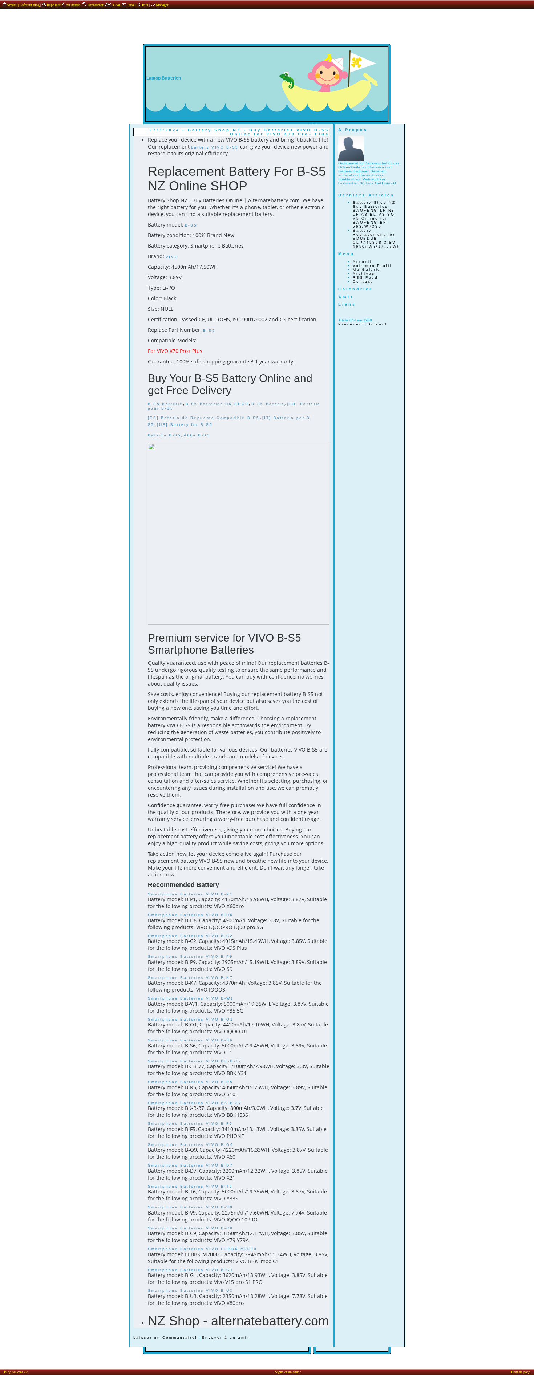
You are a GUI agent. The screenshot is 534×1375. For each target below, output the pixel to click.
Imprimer (53, 5)
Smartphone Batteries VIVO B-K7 (190, 978)
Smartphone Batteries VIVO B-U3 (190, 1291)
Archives (364, 274)
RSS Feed (365, 278)
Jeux (145, 5)
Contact (363, 282)
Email (131, 5)
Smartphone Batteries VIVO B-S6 (190, 1040)
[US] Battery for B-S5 (185, 425)
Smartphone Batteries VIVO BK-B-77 (195, 1061)
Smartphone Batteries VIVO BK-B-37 (195, 1103)
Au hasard (72, 5)
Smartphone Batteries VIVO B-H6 (190, 915)
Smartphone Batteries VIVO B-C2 (190, 936)
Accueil (12, 5)
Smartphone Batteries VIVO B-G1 (191, 1270)
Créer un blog (30, 5)
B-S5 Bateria (267, 404)
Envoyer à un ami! (225, 1337)
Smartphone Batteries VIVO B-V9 (190, 1207)
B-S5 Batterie (165, 404)
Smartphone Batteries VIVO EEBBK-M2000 (202, 1249)
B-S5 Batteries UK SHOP (217, 404)
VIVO (172, 257)
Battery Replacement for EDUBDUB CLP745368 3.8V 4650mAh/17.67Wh (376, 238)
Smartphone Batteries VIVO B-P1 (190, 894)
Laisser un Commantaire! (165, 1337)
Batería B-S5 (164, 435)
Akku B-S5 (197, 435)
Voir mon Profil (372, 266)
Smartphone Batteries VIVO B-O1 (191, 1019)
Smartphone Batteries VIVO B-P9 (190, 957)
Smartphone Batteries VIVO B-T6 (190, 1186)
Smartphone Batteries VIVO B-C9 (190, 1228)
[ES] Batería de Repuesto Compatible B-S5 (204, 418)
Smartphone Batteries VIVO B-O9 (191, 1145)
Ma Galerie (367, 270)
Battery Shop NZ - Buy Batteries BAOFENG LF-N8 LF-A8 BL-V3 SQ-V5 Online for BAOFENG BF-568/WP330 (376, 214)
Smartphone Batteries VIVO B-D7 (190, 1165)
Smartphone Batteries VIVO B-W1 (191, 998)
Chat (116, 5)
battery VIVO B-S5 (215, 147)
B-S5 (191, 225)
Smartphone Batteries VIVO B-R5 (190, 1082)
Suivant (377, 324)
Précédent (351, 324)
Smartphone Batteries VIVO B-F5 (190, 1124)
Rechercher (94, 5)
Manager (161, 5)
